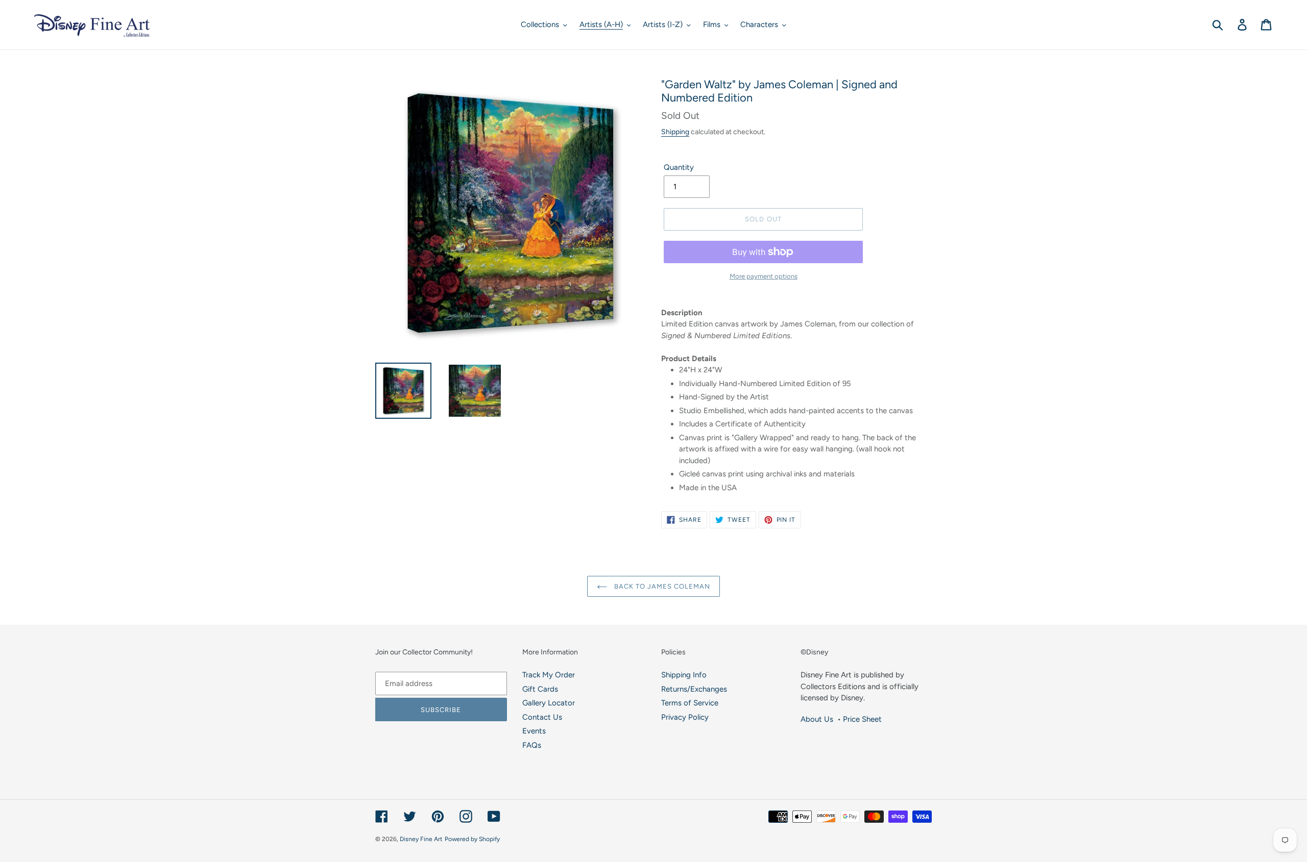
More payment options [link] (763, 276)
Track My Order (548, 674)
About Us (817, 719)
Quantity (679, 167)
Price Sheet (862, 719)
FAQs (531, 745)
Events (534, 731)
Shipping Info (684, 674)
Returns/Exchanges (694, 689)
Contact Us (542, 717)
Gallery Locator (548, 702)
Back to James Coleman (661, 586)
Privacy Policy (685, 717)
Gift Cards (540, 689)
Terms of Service (689, 702)
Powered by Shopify (472, 839)
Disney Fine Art (421, 839)
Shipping (675, 132)
